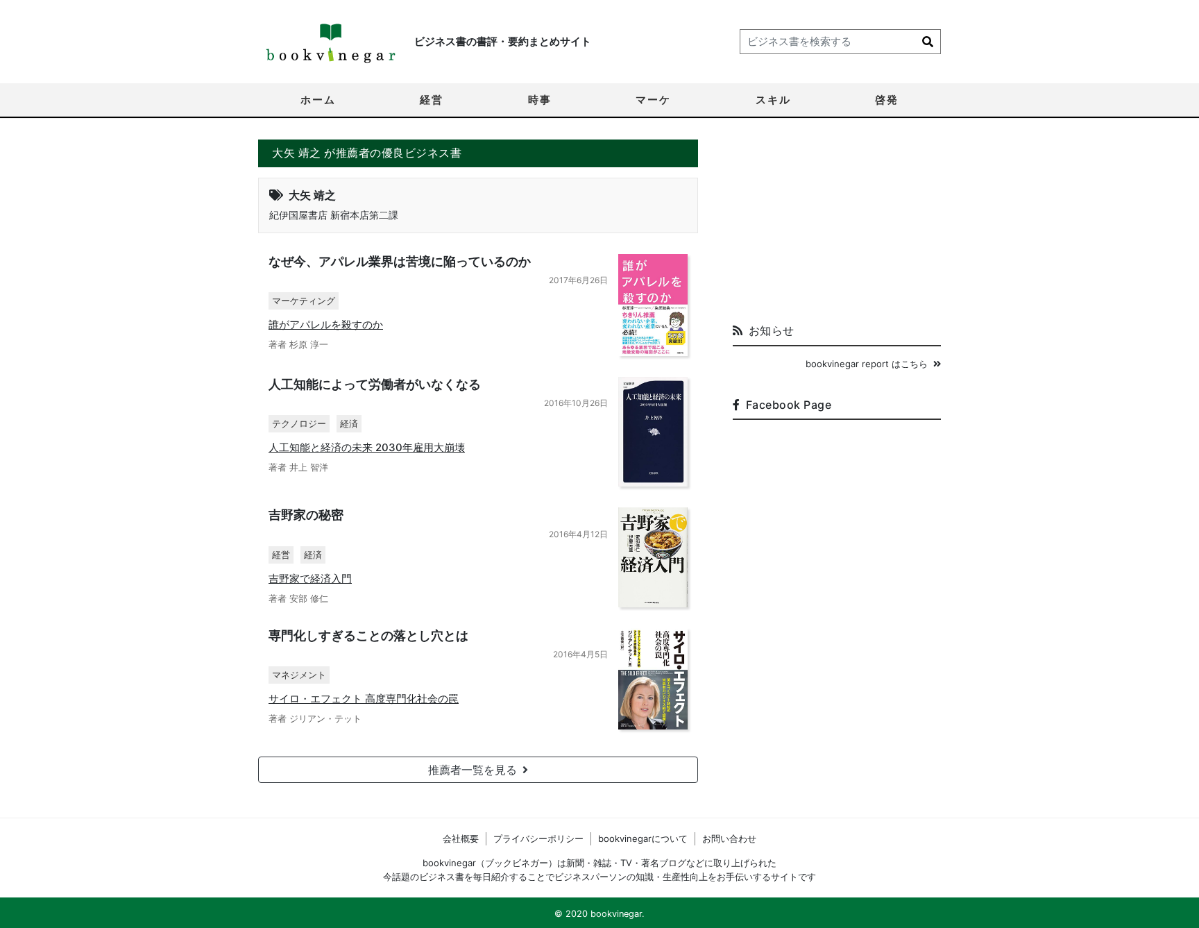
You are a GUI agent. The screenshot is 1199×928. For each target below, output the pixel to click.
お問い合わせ (729, 838)
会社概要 (461, 838)
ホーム (318, 99)
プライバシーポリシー (538, 838)
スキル (773, 99)
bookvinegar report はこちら (867, 363)
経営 (431, 99)
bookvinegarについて (643, 838)
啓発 (887, 99)
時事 (540, 99)
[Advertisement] (837, 226)
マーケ (653, 99)
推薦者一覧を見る (472, 770)
